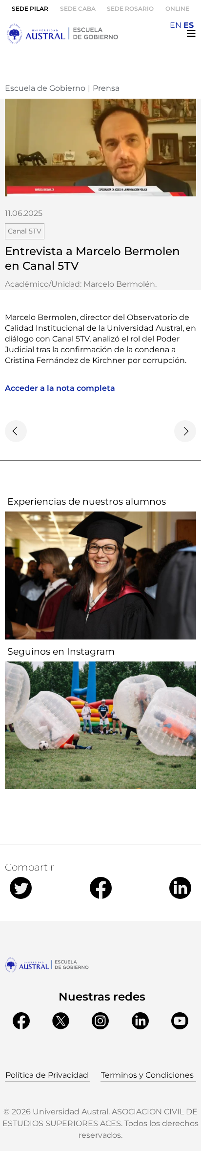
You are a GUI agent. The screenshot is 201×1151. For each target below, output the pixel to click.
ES (188, 25)
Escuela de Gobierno (45, 88)
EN (175, 25)
